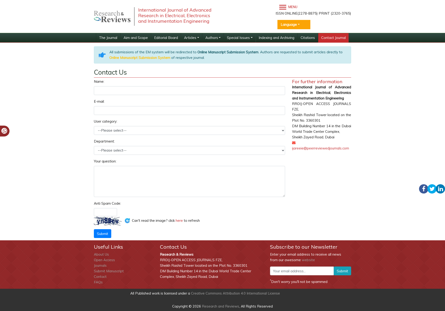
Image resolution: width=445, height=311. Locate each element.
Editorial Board (166, 37)
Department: (104, 141)
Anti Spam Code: (107, 203)
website (308, 260)
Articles (190, 37)
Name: (99, 81)
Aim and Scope (136, 37)
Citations (308, 37)
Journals (100, 265)
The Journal (108, 37)
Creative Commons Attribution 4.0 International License (235, 293)
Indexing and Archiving (276, 37)
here (179, 220)
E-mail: (99, 101)
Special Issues (238, 37)
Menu (292, 7)
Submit (342, 271)
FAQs (98, 282)
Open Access (104, 260)
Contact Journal (333, 37)
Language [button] (289, 24)
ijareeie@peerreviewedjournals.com (320, 148)
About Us (101, 254)
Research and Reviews (220, 306)
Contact (100, 276)
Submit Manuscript (109, 271)
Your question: (105, 161)
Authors (211, 37)
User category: (105, 121)
